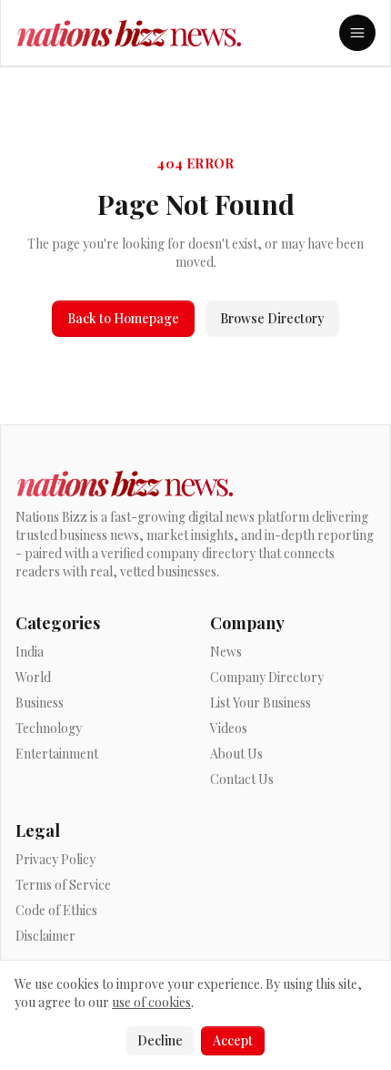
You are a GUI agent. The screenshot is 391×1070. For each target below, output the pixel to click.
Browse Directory (272, 318)
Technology (48, 728)
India (29, 651)
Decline (160, 1040)
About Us (236, 753)
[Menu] (357, 33)
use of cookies (151, 1002)
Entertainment (56, 753)
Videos (228, 728)
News (226, 651)
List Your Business (260, 702)
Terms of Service (63, 884)
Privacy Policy (55, 859)
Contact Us (242, 779)
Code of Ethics (56, 910)
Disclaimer (45, 935)
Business (39, 702)
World (33, 677)
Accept (233, 1040)
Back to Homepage (123, 318)
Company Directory (267, 677)
